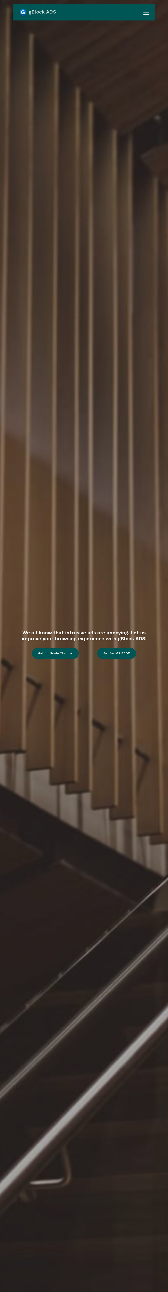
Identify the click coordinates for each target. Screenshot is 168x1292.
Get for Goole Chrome (55, 653)
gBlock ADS (41, 12)
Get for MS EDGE (116, 653)
